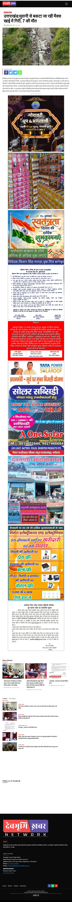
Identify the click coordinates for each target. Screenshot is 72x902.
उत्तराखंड (5, 12)
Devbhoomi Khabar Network (38, 891)
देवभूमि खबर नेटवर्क (8, 25)
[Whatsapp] (20, 72)
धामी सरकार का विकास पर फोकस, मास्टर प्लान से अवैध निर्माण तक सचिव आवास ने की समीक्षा (13, 683)
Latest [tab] (4, 698)
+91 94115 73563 (8, 873)
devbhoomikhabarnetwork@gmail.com (18, 865)
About (10, 886)
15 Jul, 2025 (17, 25)
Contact (15, 886)
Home (4, 886)
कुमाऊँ (10, 12)
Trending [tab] (12, 698)
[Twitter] (11, 72)
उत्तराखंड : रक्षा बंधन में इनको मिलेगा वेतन (27, 727)
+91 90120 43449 (13, 863)
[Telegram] (15, 72)
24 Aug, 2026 (16, 687)
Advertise (23, 886)
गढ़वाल (59, 676)
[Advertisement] (36, 764)
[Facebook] (6, 72)
